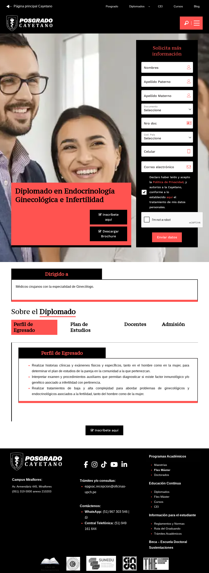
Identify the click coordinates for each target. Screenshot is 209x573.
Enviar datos (167, 237)
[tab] (34, 328)
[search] (186, 23)
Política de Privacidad (168, 182)
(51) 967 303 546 (115, 511)
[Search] (186, 23)
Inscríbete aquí (110, 217)
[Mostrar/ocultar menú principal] (196, 23)
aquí (169, 197)
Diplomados (137, 6)
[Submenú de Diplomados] (149, 6)
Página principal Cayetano (33, 6)
